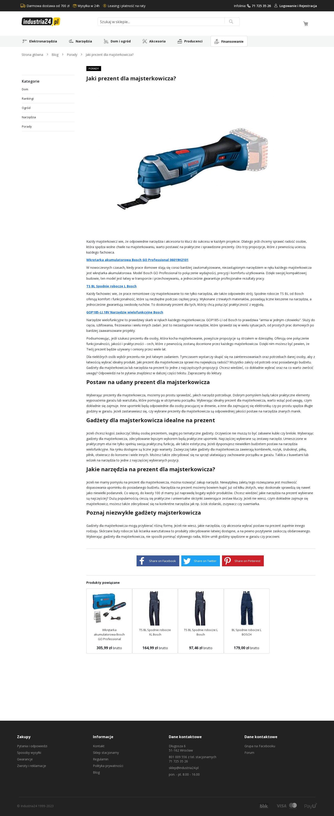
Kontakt (99, 746)
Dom (25, 89)
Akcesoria (157, 41)
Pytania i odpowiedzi (32, 746)
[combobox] (169, 21)
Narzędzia (84, 41)
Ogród (26, 108)
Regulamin (100, 759)
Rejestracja (308, 6)
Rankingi (28, 98)
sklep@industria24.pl (184, 768)
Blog (55, 54)
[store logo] (58, 21)
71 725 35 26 (261, 6)
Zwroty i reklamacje (31, 766)
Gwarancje (25, 759)
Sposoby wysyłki (29, 752)
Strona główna (33, 54)
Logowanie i (289, 6)
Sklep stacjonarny (106, 752)
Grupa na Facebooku (259, 746)
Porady (72, 54)
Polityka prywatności (108, 766)
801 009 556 (178, 757)
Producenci (193, 41)
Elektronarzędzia (43, 41)
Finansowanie (232, 41)
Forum (249, 752)
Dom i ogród (121, 41)
